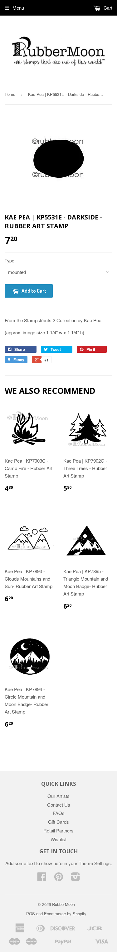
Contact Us (58, 804)
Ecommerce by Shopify (65, 914)
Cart (107, 7)
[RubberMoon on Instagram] (75, 878)
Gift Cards (58, 821)
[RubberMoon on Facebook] (41, 878)
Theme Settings (95, 863)
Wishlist (58, 839)
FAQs (59, 813)
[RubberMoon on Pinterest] (58, 878)
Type (9, 260)
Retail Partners (58, 830)
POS (30, 914)
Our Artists (58, 796)
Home (10, 94)
